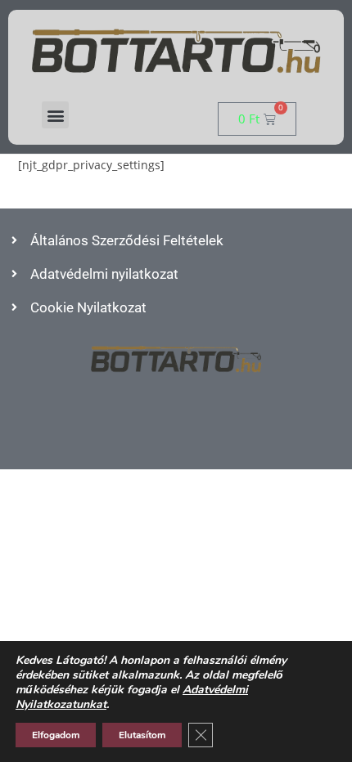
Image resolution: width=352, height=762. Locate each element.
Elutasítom (142, 735)
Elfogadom (55, 735)
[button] (55, 114)
